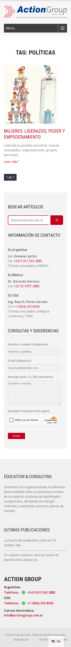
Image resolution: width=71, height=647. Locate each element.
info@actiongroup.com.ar (23, 615)
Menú (10, 28)
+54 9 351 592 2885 (28, 261)
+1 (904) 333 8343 (27, 306)
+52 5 (18, 286)
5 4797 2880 (30, 286)
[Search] (56, 220)
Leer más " (12, 161)
